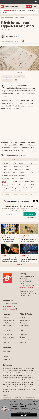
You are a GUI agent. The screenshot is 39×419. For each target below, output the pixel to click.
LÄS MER (24, 415)
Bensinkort (6, 343)
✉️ (19, 36)
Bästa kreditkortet (8, 334)
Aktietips (22, 317)
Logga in (28, 6)
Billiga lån (23, 337)
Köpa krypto (6, 351)
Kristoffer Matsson (9, 309)
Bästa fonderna (24, 326)
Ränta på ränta (7, 326)
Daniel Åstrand (11, 36)
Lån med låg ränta (25, 340)
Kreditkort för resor (8, 337)
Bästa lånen (23, 334)
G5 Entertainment (6, 175)
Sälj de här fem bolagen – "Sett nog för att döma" (19, 11)
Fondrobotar (23, 323)
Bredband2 (4, 166)
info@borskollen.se (26, 287)
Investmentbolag (25, 320)
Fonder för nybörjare (9, 323)
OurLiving (4, 188)
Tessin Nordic (5, 194)
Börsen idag (6, 317)
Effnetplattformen (6, 169)
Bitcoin (5, 354)
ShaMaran (4, 191)
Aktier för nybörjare (8, 320)
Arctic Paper (5, 163)
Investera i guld (7, 359)
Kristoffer (25, 373)
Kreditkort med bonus (9, 340)
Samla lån (23, 343)
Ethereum (5, 356)
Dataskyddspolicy (31, 217)
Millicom (4, 181)
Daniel (33, 373)
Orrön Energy (5, 185)
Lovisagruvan (5, 178)
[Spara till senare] (23, 41)
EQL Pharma (5, 172)
